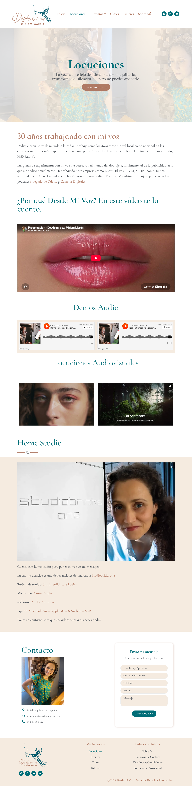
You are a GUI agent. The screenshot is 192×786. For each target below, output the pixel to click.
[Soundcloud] (40, 773)
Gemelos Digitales (72, 181)
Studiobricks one (103, 575)
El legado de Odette (43, 181)
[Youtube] (176, 13)
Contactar (144, 713)
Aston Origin (42, 593)
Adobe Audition (42, 602)
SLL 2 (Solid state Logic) (60, 584)
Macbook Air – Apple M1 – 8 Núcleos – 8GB (60, 611)
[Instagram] (170, 13)
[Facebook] (164, 13)
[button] (56, 404)
